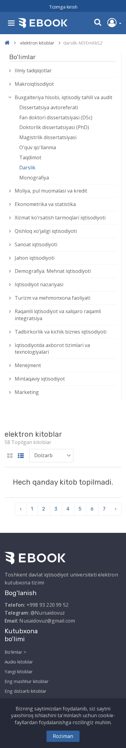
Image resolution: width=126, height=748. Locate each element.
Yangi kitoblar (19, 671)
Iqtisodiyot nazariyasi (39, 284)
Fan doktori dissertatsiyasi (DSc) (55, 117)
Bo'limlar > (15, 652)
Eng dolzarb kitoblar (25, 691)
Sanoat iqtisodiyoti (36, 244)
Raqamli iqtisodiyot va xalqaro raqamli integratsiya (58, 315)
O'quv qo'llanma (37, 147)
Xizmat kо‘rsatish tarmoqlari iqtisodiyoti (60, 217)
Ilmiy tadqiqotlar (33, 70)
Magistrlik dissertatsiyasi (47, 137)
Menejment (28, 365)
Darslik (27, 167)
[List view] (20, 456)
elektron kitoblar (37, 43)
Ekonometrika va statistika (45, 204)
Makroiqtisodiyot (34, 84)
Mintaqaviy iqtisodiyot (40, 378)
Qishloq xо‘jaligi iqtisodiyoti (46, 231)
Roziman (63, 736)
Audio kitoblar (19, 662)
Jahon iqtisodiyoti (34, 258)
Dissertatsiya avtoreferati (48, 107)
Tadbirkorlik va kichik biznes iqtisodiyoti (60, 331)
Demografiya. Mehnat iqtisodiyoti (53, 271)
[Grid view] (10, 456)
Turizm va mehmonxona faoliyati (52, 298)
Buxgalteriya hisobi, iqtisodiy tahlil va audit (63, 97)
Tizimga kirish (63, 7)
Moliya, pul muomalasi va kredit (51, 190)
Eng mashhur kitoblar (27, 681)
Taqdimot (30, 157)
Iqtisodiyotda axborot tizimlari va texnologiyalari (52, 349)
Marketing (27, 392)
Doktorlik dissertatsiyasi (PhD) (54, 127)
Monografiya (34, 177)
